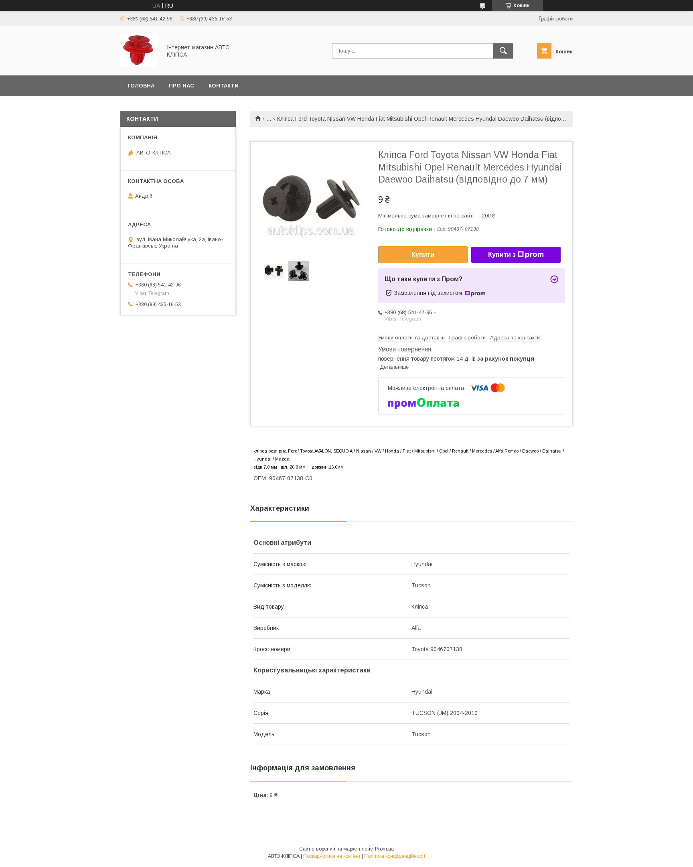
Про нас (181, 86)
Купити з (502, 254)
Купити (422, 254)
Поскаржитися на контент (332, 856)
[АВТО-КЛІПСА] (138, 65)
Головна (141, 86)
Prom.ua (384, 849)
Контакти (224, 86)
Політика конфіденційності (394, 856)
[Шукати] (503, 51)
